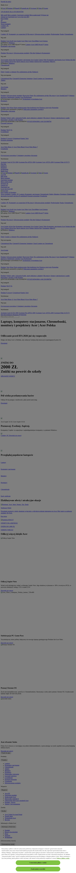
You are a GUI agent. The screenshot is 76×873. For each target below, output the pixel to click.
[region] (38, 859)
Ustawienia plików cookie (38, 863)
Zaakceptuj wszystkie (38, 869)
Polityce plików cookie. (63, 858)
